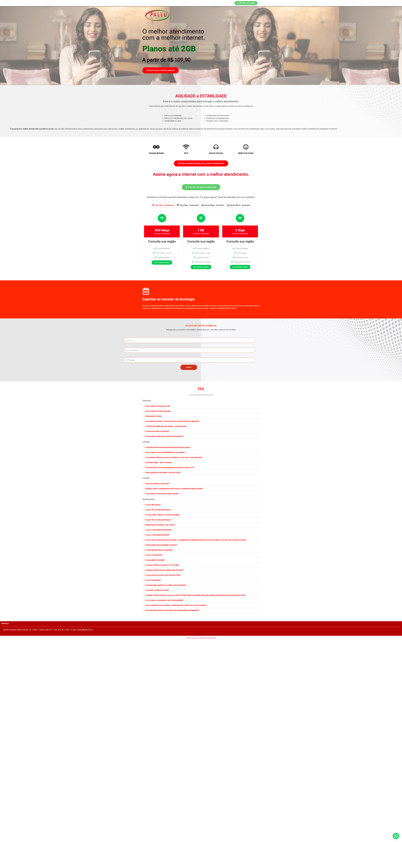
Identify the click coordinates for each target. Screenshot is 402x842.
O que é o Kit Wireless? (154, 555)
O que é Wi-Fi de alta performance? (158, 510)
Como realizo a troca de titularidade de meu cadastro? (165, 452)
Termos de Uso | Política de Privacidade (201, 638)
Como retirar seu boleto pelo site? (158, 406)
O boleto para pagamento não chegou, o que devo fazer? (166, 426)
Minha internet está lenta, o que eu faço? (160, 525)
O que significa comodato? (155, 560)
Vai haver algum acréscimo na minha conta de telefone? (166, 585)
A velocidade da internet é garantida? (159, 550)
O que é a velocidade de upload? (157, 535)
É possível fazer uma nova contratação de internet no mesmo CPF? (170, 467)
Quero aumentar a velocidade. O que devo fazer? (163, 473)
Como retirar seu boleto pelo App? (158, 411)
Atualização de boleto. (154, 416)
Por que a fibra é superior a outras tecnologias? (163, 515)
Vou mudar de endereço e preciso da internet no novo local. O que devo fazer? (174, 457)
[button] (201, 406)
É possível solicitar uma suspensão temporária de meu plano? (168, 447)
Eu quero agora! (163, 262)
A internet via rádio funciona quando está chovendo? (164, 570)
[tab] (163, 205)
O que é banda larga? (153, 580)
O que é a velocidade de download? (159, 530)
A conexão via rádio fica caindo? (157, 590)
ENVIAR (188, 367)
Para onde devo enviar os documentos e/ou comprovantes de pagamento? (172, 421)
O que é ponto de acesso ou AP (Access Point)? (163, 575)
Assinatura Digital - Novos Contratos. (159, 462)
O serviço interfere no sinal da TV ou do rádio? (162, 565)
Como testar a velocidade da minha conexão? (162, 494)
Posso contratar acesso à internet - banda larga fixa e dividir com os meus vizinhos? (176, 605)
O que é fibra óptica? (153, 505)
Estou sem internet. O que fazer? (157, 484)
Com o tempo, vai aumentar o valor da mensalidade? (165, 600)
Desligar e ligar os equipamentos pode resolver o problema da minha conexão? (174, 489)
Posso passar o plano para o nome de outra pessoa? (165, 436)
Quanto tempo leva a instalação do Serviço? (161, 545)
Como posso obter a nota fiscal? (157, 431)
